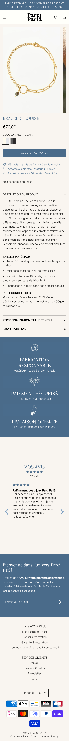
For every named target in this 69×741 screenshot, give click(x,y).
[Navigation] (4, 17)
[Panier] (64, 17)
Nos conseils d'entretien (17, 181)
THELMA (44, 297)
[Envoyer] (60, 602)
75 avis (34, 476)
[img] (34, 472)
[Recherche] (56, 17)
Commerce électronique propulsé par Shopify (34, 736)
